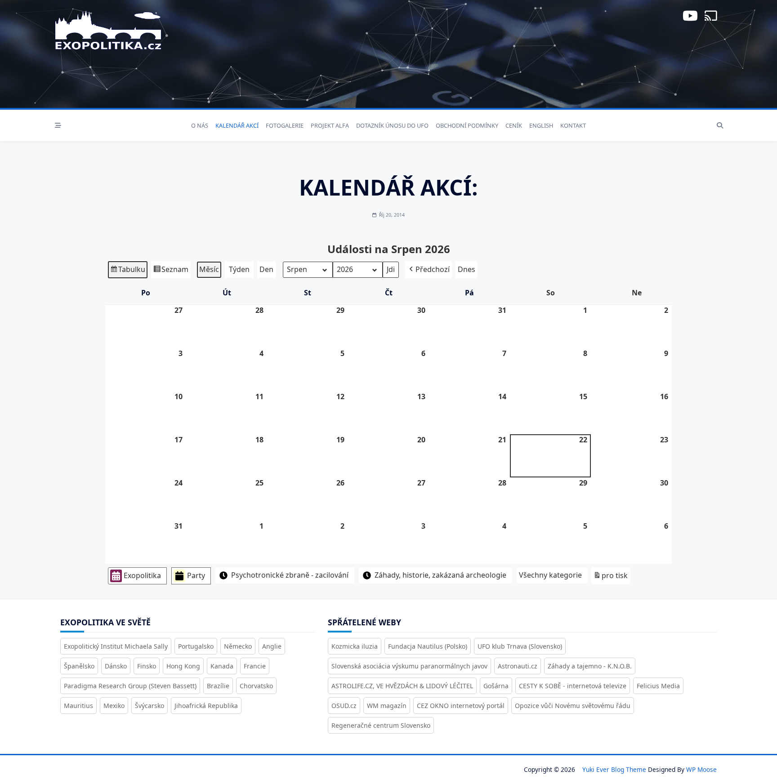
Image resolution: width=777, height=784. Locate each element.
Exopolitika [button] (142, 575)
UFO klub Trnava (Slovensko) (520, 646)
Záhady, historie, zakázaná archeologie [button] (440, 575)
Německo (238, 646)
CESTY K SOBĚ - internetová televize (572, 686)
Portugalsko (196, 646)
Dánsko (116, 666)
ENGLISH (541, 125)
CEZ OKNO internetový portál (461, 705)
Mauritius (78, 705)
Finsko (146, 666)
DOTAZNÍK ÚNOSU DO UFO (392, 125)
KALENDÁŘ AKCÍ (237, 125)
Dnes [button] (466, 269)
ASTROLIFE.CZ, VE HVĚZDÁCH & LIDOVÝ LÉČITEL (402, 686)
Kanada (221, 666)
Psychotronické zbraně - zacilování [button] (289, 575)
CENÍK (513, 125)
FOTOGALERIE (285, 125)
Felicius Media (658, 686)
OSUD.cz (344, 705)
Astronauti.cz (517, 666)
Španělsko (79, 666)
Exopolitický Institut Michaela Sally (116, 646)
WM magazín (386, 705)
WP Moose (701, 769)
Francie (255, 666)
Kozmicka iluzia (354, 646)
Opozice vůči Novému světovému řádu (572, 705)
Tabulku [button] (127, 271)
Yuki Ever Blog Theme (614, 769)
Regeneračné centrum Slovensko (380, 725)
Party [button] (196, 575)
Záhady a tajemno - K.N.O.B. (590, 666)
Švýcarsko (149, 705)
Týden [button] (239, 269)
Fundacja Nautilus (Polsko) (427, 646)
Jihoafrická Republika (206, 705)
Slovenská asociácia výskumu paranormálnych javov (409, 666)
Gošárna (496, 686)
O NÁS (199, 125)
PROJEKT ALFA (330, 125)
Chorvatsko (256, 686)
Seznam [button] (170, 271)
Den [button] (266, 269)
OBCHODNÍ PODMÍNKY (467, 125)
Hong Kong (183, 666)
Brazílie (218, 686)
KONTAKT (573, 125)
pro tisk (610, 577)
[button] (428, 269)
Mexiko (114, 705)
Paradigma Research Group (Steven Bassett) (130, 686)
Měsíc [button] (209, 269)
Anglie (271, 646)
